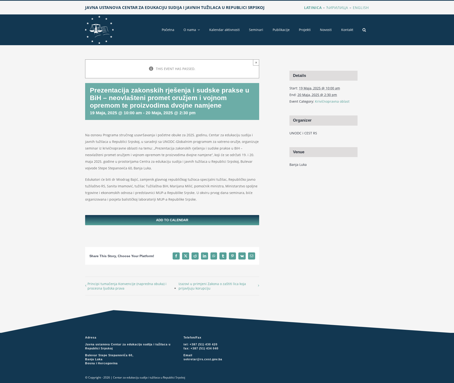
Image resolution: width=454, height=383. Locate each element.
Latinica (313, 7)
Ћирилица (337, 7)
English (361, 7)
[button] (364, 30)
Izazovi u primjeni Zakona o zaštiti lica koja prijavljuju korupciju (212, 286)
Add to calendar (172, 220)
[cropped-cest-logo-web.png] (99, 17)
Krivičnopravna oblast (332, 101)
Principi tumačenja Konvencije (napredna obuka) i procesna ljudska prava (126, 286)
